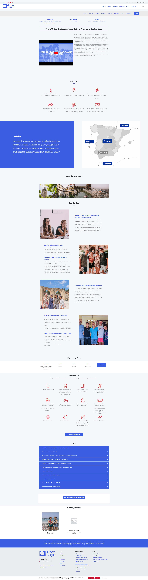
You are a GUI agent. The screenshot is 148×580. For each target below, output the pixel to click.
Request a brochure (141, 2)
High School (79, 555)
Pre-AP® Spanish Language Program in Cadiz (50, 531)
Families (78, 571)
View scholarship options (74, 434)
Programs (115, 6)
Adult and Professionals (81, 569)
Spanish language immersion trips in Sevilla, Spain (74, 532)
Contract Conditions (97, 557)
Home (61, 553)
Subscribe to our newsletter (46, 565)
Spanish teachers (80, 561)
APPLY (137, 13)
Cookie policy (95, 561)
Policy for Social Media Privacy (100, 559)
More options (70, 578)
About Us (104, 6)
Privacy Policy (95, 555)
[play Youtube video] (56, 53)
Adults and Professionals (82, 559)
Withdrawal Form (43, 567)
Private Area (134, 2)
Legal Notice (95, 553)
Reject (97, 578)
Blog (127, 6)
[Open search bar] (137, 6)
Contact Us (133, 6)
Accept (91, 578)
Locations (121, 6)
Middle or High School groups (83, 565)
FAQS (108, 6)
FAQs (61, 557)
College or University (81, 567)
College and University (81, 557)
